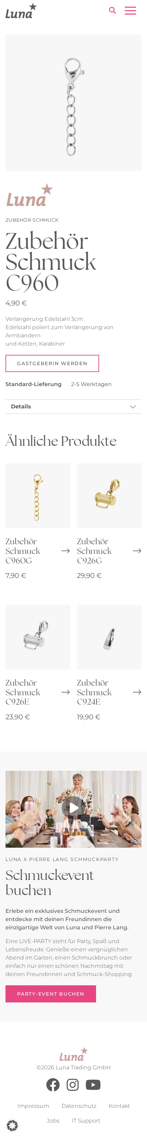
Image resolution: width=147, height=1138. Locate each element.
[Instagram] (73, 1090)
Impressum (33, 1106)
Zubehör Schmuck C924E (94, 692)
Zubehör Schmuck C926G (94, 550)
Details (21, 406)
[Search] (112, 11)
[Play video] (73, 809)
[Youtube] (93, 1090)
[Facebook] (53, 1090)
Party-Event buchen (50, 994)
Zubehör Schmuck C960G (22, 550)
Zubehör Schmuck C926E (22, 692)
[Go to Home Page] (21, 10)
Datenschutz (79, 1106)
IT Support (86, 1120)
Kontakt (119, 1106)
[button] (12, 1125)
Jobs (53, 1120)
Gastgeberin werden (52, 363)
